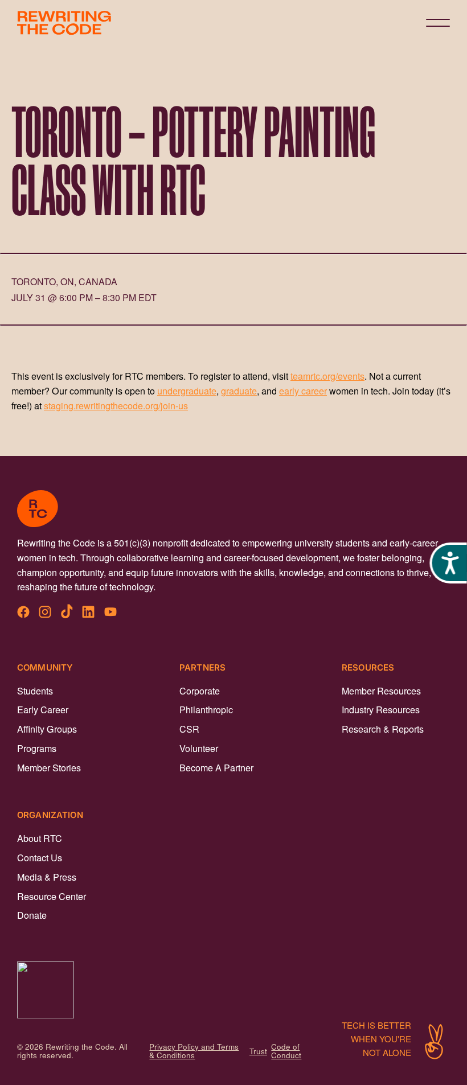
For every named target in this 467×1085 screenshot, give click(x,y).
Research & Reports (383, 728)
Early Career (42, 709)
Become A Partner (216, 767)
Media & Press (46, 876)
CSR (189, 728)
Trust (258, 1051)
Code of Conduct (286, 1050)
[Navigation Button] (438, 23)
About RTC (39, 838)
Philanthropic (206, 709)
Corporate (199, 690)
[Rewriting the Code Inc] (233, 989)
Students (35, 690)
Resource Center (51, 896)
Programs (36, 748)
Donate (32, 915)
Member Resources (381, 690)
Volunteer (198, 748)
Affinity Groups (47, 728)
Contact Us (39, 857)
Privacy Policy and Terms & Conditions (194, 1050)
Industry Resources (381, 709)
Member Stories (49, 767)
